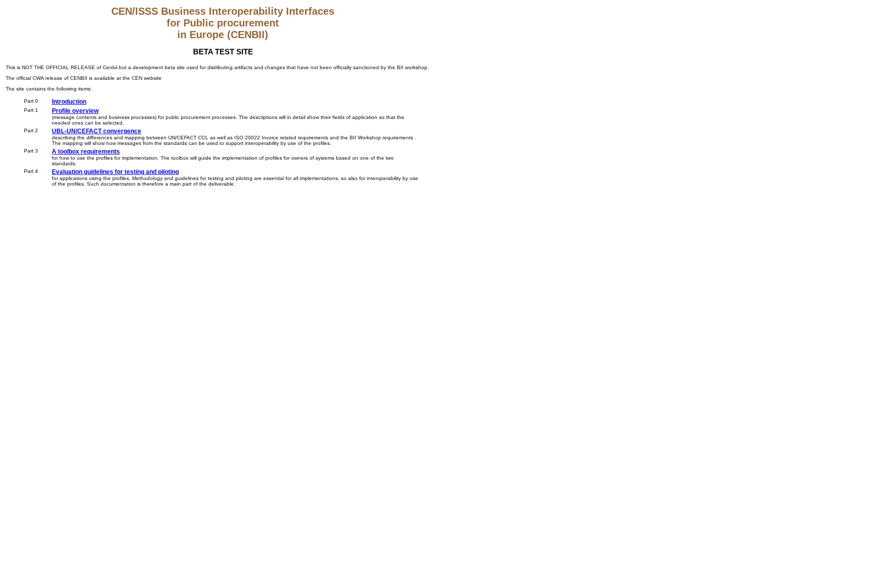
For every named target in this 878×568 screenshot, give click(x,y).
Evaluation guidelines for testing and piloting (115, 171)
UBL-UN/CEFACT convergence (96, 131)
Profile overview (75, 110)
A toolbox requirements (86, 151)
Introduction (69, 101)
